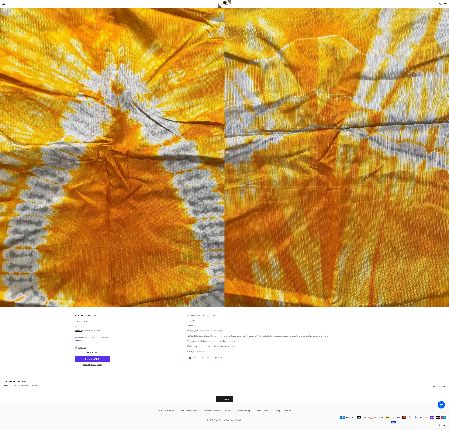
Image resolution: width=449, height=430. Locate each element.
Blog (278, 411)
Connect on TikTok (212, 411)
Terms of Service (263, 411)
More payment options (92, 364)
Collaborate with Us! (167, 411)
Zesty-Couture (219, 420)
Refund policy (244, 411)
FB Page (229, 411)
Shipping (78, 330)
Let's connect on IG (189, 411)
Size (78, 321)
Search (288, 411)
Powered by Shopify (234, 420)
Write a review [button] (439, 386)
